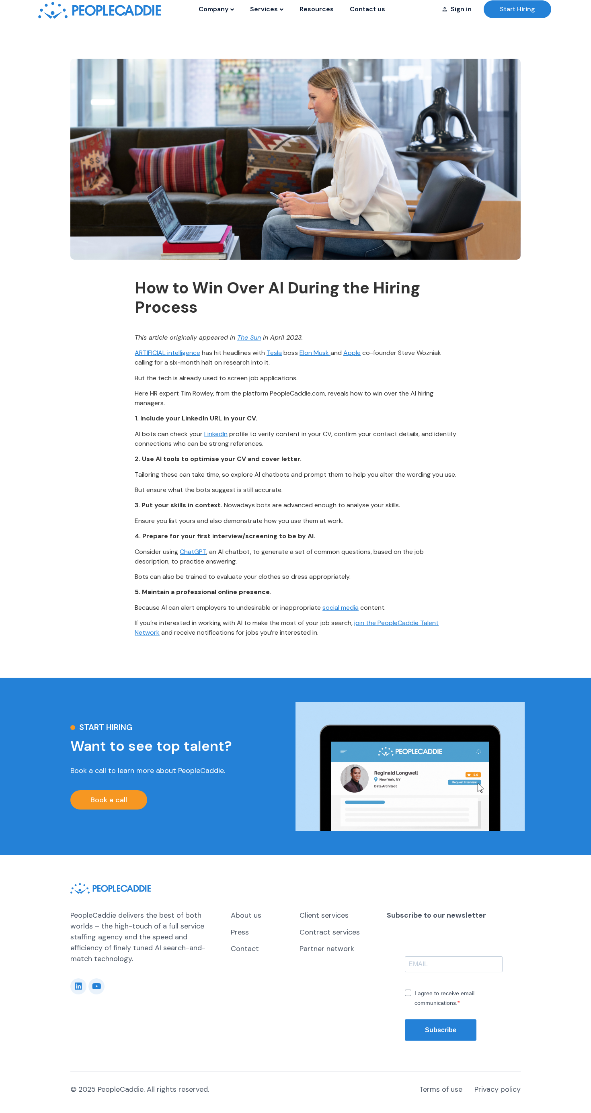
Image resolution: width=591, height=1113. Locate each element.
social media (340, 607)
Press (240, 932)
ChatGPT (193, 551)
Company (213, 9)
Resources (317, 9)
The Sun (249, 337)
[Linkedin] (78, 986)
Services (264, 9)
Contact (245, 948)
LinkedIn (216, 434)
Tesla (274, 352)
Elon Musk (315, 352)
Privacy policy (497, 1089)
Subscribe (440, 1030)
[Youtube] (96, 986)
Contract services (330, 932)
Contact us (367, 9)
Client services (324, 915)
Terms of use (440, 1089)
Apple (352, 352)
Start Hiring (517, 9)
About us (246, 915)
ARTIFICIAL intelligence (167, 352)
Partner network (327, 948)
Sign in (461, 9)
